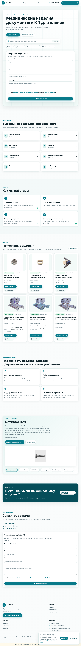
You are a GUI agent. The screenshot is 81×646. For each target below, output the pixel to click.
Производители (53, 612)
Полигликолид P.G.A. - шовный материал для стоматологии (38, 319)
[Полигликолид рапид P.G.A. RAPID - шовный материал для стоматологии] (15, 304)
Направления (52, 609)
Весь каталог (31, 442)
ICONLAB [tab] (34, 470)
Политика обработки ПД (22, 636)
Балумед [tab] (45, 470)
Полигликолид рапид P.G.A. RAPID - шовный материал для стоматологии (14, 319)
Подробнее (10, 290)
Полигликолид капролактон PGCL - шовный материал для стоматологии (66, 319)
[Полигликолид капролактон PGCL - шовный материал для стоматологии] (66, 304)
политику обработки (50, 92)
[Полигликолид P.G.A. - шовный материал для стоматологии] (40, 304)
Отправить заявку (41, 98)
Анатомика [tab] (68, 470)
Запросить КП (12, 34)
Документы (26, 2)
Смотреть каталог (27, 34)
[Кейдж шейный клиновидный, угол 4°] (40, 262)
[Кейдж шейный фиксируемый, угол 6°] (66, 262)
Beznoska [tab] (24, 470)
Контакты (40, 2)
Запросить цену (9, 286)
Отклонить (73, 638)
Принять (64, 638)
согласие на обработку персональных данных (25, 92)
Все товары (73, 248)
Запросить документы (64, 492)
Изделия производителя (13, 442)
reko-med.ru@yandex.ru (12, 526)
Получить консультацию (69, 3)
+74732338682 (9, 523)
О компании (34, 2)
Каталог (20, 2)
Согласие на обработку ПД (37, 636)
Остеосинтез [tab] (11, 470)
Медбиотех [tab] (56, 470)
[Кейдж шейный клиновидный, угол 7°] (15, 262)
